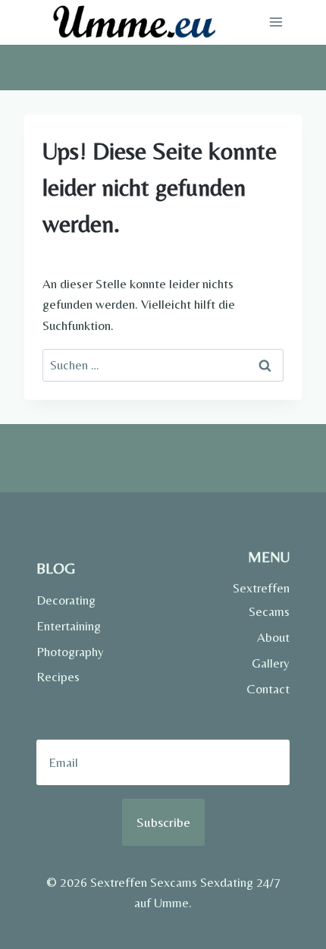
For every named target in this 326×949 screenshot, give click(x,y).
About (273, 637)
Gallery (271, 663)
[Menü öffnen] (276, 22)
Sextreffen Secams (261, 599)
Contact (268, 688)
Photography (68, 651)
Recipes (58, 676)
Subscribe (163, 822)
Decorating (66, 600)
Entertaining (68, 625)
